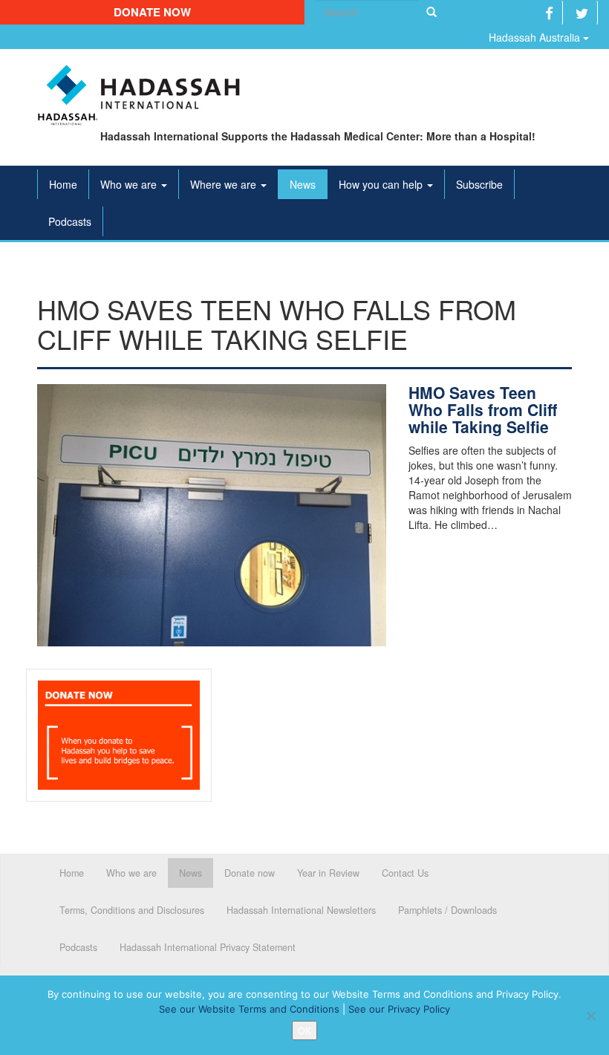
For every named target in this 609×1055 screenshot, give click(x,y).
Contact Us (405, 873)
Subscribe (479, 184)
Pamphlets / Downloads (447, 910)
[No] (590, 1015)
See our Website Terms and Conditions (249, 1009)
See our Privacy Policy (399, 1009)
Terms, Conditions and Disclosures (131, 910)
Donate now (152, 12)
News (303, 184)
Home (63, 184)
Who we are (130, 184)
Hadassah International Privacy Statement (208, 947)
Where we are (224, 184)
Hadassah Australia (536, 37)
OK (304, 1030)
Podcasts (69, 221)
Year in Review (328, 873)
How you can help (382, 184)
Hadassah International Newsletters (301, 910)
